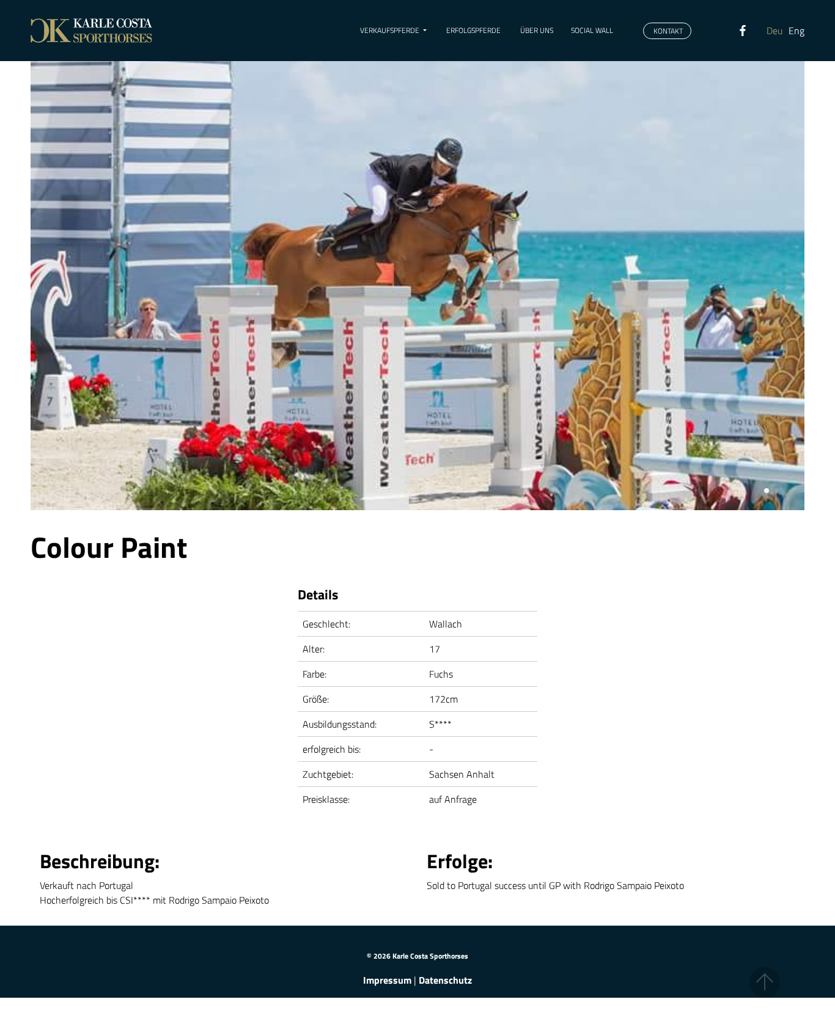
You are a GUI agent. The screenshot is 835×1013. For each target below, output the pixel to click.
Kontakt (667, 30)
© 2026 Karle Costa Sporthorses (417, 956)
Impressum (387, 980)
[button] (766, 490)
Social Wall (592, 30)
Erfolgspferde (472, 30)
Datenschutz (445, 980)
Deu (774, 30)
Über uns (535, 30)
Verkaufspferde (389, 30)
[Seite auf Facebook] (759, 30)
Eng (796, 30)
